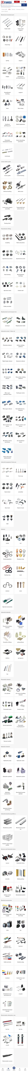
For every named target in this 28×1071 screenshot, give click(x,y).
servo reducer (5, 11)
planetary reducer (20, 9)
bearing (13, 9)
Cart (23, 1)
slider (9, 9)
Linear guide (4, 9)
